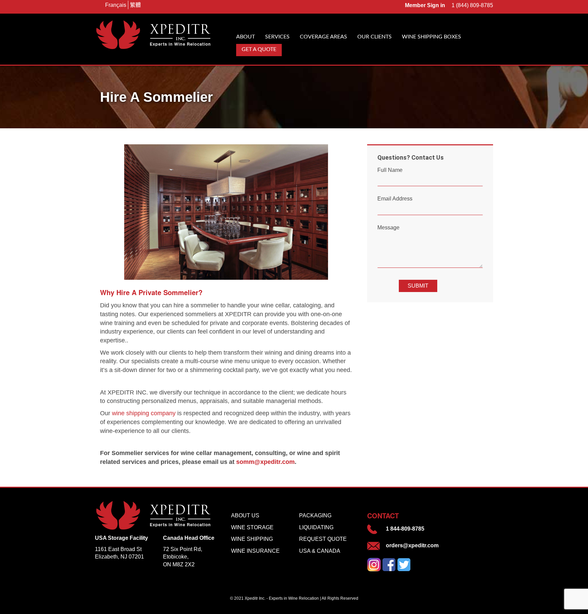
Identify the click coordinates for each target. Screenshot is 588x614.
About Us (245, 515)
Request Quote (323, 539)
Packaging (315, 515)
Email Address (394, 198)
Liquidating (316, 527)
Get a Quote (259, 49)
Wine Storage (252, 527)
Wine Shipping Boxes (431, 36)
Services (277, 36)
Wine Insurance (255, 551)
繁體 (135, 5)
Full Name (390, 170)
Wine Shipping (252, 539)
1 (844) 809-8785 (472, 5)
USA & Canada (319, 551)
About (245, 36)
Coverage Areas (323, 36)
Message (388, 227)
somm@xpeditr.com (265, 461)
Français (115, 5)
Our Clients (374, 36)
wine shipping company (144, 413)
